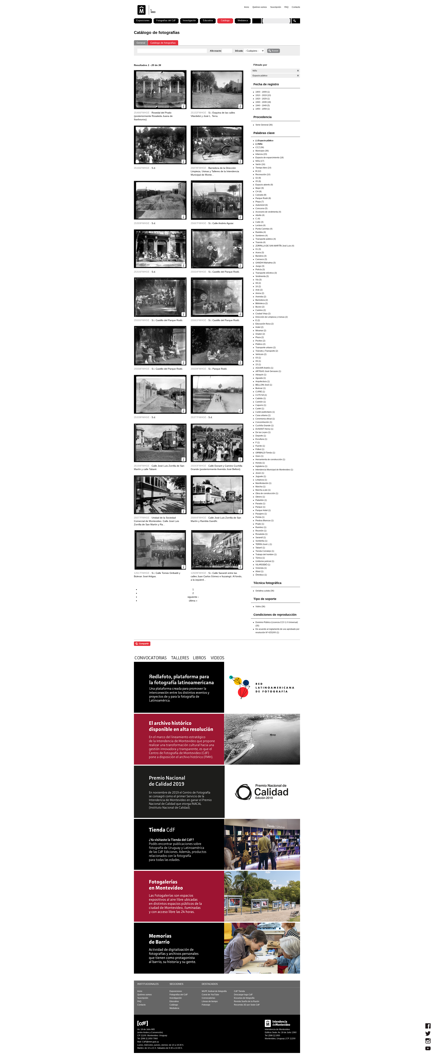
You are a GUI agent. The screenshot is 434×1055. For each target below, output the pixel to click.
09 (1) (258, 361)
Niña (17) (259, 161)
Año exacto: (216, 51)
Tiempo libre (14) (263, 168)
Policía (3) (260, 269)
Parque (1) (260, 507)
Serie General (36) (264, 125)
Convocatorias (208, 998)
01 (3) (258, 249)
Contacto (296, 7)
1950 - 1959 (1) (262, 109)
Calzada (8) (260, 195)
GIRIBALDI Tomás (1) (265, 453)
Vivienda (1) (261, 568)
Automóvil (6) (261, 205)
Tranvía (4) (260, 242)
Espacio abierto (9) (264, 185)
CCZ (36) (259, 147)
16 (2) (258, 286)
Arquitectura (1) (262, 381)
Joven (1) (259, 473)
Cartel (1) (259, 408)
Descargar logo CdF (243, 994)
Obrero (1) (260, 497)
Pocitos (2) (260, 341)
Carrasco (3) (261, 259)
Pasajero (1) (261, 514)
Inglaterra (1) (261, 466)
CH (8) (258, 191)
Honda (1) (260, 463)
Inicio (246, 7)
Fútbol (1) (259, 449)
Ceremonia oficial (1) (265, 419)
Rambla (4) (260, 232)
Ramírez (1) (260, 527)
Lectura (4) (260, 225)
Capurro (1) (260, 405)
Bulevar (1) (260, 388)
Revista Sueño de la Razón (246, 1001)
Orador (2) (260, 334)
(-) (298, 70)
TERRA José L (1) (263, 544)
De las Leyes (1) (263, 432)
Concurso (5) (261, 208)
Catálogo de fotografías (163, 42)
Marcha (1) (260, 486)
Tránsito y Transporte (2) (266, 351)
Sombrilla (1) (261, 541)
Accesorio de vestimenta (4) (268, 212)
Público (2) (260, 344)
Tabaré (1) (260, 547)
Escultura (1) (261, 439)
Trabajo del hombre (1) (266, 554)
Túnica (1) (260, 558)
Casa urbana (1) (263, 415)
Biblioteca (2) (261, 303)
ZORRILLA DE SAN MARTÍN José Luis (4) (274, 246)
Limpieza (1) (261, 480)
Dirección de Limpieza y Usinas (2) (271, 317)
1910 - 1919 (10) (263, 95)
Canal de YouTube (210, 994)
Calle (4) (259, 222)
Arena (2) (259, 293)
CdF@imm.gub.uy (150, 1042)
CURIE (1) (260, 391)
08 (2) (258, 283)
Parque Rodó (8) (263, 198)
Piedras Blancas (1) (264, 520)
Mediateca (243, 20)
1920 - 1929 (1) (262, 99)
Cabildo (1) (260, 398)
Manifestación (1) (263, 483)
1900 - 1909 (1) (262, 92)
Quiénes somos (259, 7)
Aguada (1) (260, 378)
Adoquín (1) (260, 374)
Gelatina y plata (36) (264, 591)
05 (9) (258, 181)
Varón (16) (260, 164)
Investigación (189, 20)
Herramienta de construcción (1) (270, 459)
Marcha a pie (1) (263, 490)
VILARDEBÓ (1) (262, 564)
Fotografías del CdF (166, 20)
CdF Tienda (239, 991)
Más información (183, 106)
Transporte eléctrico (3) (266, 273)
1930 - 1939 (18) (263, 102)
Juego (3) (259, 266)
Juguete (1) (260, 476)
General (140, 42)
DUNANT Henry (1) (264, 429)
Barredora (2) (261, 300)
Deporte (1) (260, 436)
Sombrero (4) (261, 235)
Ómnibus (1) (261, 575)
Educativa (208, 20)
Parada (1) (260, 503)
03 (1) (258, 358)
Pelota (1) (259, 517)
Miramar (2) (260, 330)
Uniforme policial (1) (264, 561)
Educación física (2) (264, 324)
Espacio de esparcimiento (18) (269, 157)
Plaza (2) (259, 337)
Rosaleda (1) (261, 534)
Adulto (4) (259, 215)
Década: (239, 51)
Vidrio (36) (260, 606)
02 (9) (258, 178)
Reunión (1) (261, 531)
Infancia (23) (261, 154)
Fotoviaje (206, 1005)
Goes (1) (259, 456)
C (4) (257, 218)
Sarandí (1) (260, 537)
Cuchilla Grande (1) (264, 425)
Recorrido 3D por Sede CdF (247, 1005)
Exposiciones (143, 20)
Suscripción (275, 7)
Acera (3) (259, 252)
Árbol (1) (259, 571)
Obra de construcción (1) (266, 493)
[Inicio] (178, 17)
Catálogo (225, 20)
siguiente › (193, 597)
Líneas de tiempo (210, 1001)
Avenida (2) (260, 296)
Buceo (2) (259, 307)
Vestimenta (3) (262, 276)
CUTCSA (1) (261, 395)
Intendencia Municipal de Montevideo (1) (274, 469)
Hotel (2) (259, 327)
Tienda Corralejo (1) (264, 551)
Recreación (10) (262, 174)
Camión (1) (260, 402)
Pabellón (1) (261, 500)
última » (193, 600)
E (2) (257, 320)
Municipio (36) (262, 151)
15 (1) (258, 364)
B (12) (258, 171)
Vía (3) (258, 280)
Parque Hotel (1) (263, 510)
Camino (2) (260, 310)
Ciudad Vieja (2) (263, 313)
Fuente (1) (260, 446)
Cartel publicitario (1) (265, 412)
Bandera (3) (261, 256)
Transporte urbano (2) (265, 347)
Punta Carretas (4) (263, 229)
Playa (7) (259, 201)
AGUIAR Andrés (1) (264, 368)
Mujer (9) (259, 188)
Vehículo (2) (261, 354)
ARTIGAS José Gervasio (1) (268, 371)
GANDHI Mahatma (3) (265, 263)
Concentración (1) (263, 422)
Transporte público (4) (265, 239)
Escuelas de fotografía (244, 998)
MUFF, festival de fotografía (214, 991)
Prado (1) (259, 524)
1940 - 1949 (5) (262, 105)
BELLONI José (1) (263, 385)
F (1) (257, 442)
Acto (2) (259, 290)
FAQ (286, 7)
